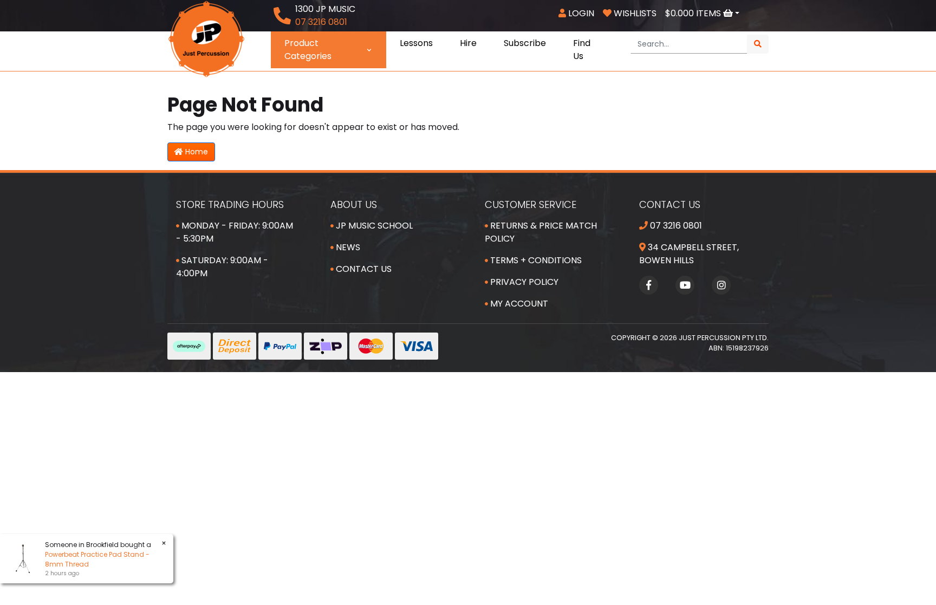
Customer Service (530, 204)
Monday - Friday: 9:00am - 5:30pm (234, 232)
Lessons (416, 43)
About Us (353, 204)
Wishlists (634, 13)
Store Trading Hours (230, 204)
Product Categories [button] (308, 49)
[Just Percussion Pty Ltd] (206, 38)
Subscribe (525, 43)
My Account (518, 303)
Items (694, 13)
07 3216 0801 (675, 225)
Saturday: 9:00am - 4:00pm (222, 266)
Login (580, 13)
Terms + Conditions (535, 260)
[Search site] (758, 44)
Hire (468, 43)
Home (195, 151)
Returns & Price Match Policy (541, 232)
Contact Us (363, 269)
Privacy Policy (523, 282)
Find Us (581, 49)
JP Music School (373, 225)
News (347, 247)
